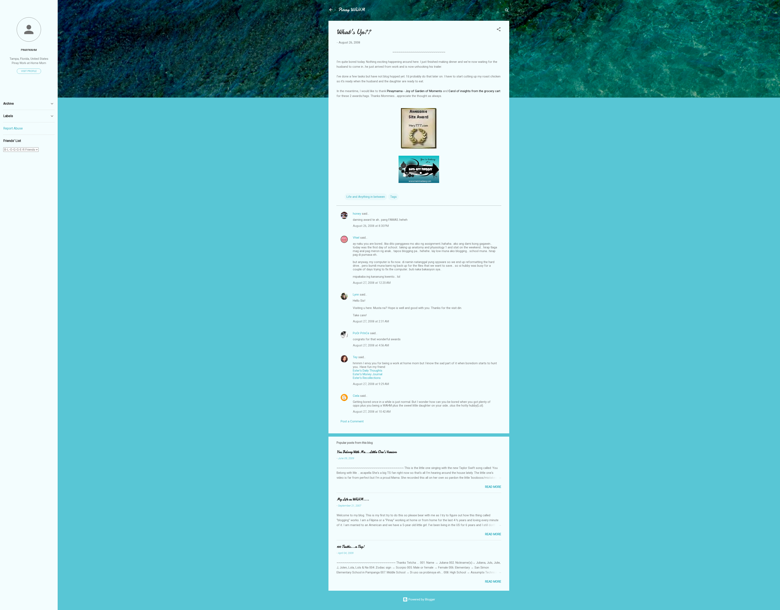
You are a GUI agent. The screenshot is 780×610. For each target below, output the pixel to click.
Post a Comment (352, 421)
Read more (493, 487)
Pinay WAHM (351, 9)
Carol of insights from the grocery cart (474, 91)
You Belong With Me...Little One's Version (366, 452)
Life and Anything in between (366, 197)
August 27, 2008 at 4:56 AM (371, 345)
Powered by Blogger (421, 599)
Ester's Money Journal (367, 374)
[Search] (506, 11)
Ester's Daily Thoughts (367, 370)
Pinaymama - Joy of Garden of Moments (414, 91)
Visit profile (29, 71)
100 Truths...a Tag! (350, 546)
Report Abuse (13, 128)
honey (357, 213)
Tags (393, 197)
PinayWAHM (29, 49)
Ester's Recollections (367, 378)
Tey (355, 357)
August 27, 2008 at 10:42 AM (372, 411)
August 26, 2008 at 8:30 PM (371, 226)
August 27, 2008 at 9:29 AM (371, 384)
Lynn (356, 294)
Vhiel (356, 237)
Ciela (356, 396)
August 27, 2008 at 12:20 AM (372, 283)
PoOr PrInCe (361, 333)
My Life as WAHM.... (353, 499)
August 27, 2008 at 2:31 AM (371, 321)
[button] (498, 30)
